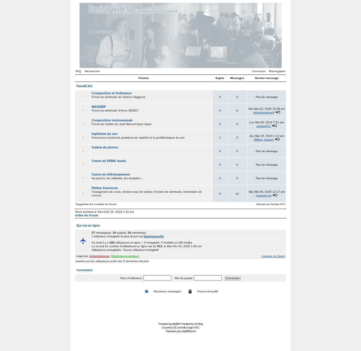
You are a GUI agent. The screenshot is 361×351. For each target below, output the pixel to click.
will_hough (187, 327)
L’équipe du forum (273, 256)
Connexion (259, 71)
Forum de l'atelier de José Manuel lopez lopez (121, 122)
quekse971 (263, 126)
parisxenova (264, 195)
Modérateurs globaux (125, 256)
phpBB (175, 323)
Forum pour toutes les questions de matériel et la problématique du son (138, 135)
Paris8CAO (84, 86)
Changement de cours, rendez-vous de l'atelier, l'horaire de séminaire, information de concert (147, 191)
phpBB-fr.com (189, 331)
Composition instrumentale (112, 120)
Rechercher (92, 71)
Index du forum (86, 215)
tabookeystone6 (263, 112)
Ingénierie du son (105, 133)
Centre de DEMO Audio (109, 161)
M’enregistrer (277, 71)
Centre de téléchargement (111, 174)
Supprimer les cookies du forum (96, 204)
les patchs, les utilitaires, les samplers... (117, 176)
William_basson (264, 139)
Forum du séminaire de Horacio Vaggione (119, 94)
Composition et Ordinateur (112, 93)
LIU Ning (198, 323)
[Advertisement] (180, 307)
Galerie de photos (105, 147)
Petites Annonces (105, 188)
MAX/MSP (99, 106)
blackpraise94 (154, 236)
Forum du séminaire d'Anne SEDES (115, 108)
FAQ (78, 71)
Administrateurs (99, 256)
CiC (175, 327)
